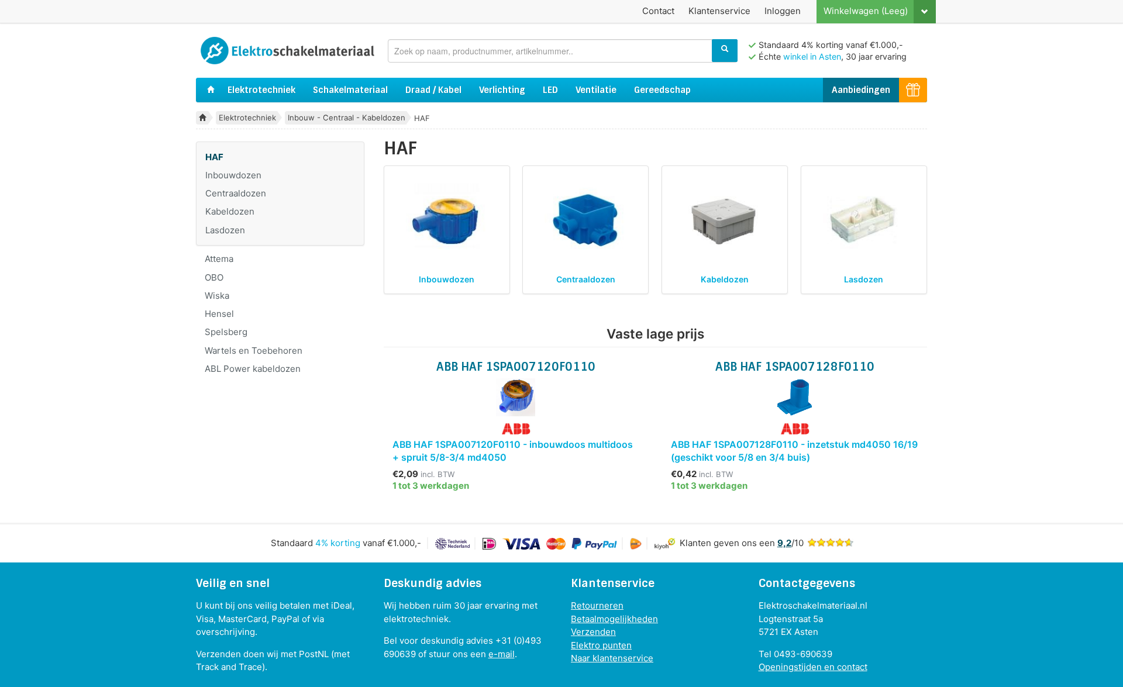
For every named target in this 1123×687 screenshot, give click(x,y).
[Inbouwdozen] (446, 220)
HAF (214, 157)
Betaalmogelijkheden (614, 618)
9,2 (784, 542)
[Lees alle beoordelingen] (830, 542)
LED (550, 90)
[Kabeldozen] (725, 220)
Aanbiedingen (861, 90)
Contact (658, 10)
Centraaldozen (235, 193)
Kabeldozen (229, 211)
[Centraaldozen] (585, 220)
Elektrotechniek (261, 90)
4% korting (337, 542)
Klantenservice (719, 10)
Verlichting (502, 90)
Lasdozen (225, 230)
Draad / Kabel (433, 90)
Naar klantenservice (612, 658)
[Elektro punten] (913, 90)
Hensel (219, 313)
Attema (219, 258)
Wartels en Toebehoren (253, 350)
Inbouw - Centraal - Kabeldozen (346, 117)
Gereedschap (662, 90)
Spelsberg (226, 331)
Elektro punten (601, 645)
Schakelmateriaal (350, 90)
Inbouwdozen (233, 175)
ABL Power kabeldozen (253, 368)
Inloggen (782, 10)
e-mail (501, 654)
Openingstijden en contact (813, 666)
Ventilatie (596, 90)
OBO (214, 277)
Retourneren (597, 605)
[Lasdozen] (863, 220)
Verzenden (593, 631)
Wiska (217, 295)
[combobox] (563, 51)
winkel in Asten (812, 56)
